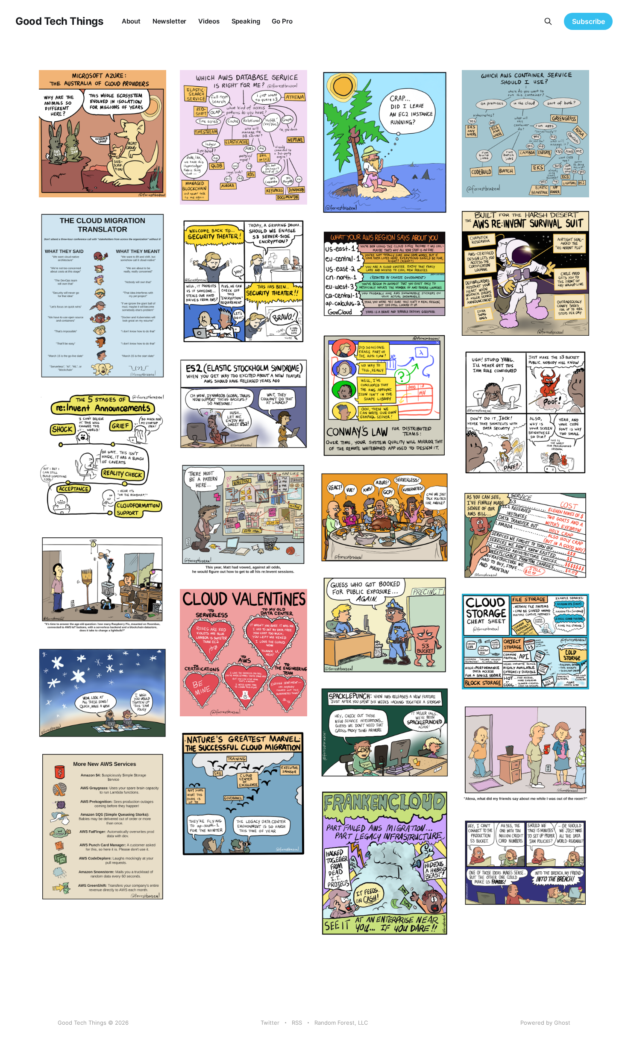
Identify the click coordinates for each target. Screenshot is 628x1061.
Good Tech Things (59, 21)
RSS (297, 1022)
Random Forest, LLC (341, 1022)
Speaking (246, 21)
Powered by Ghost (545, 1022)
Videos (208, 21)
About (131, 21)
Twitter (270, 1022)
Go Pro (282, 21)
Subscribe (588, 21)
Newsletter (170, 21)
